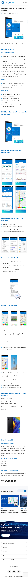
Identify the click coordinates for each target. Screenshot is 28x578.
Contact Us (5, 535)
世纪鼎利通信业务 (14, 566)
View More (21, 490)
